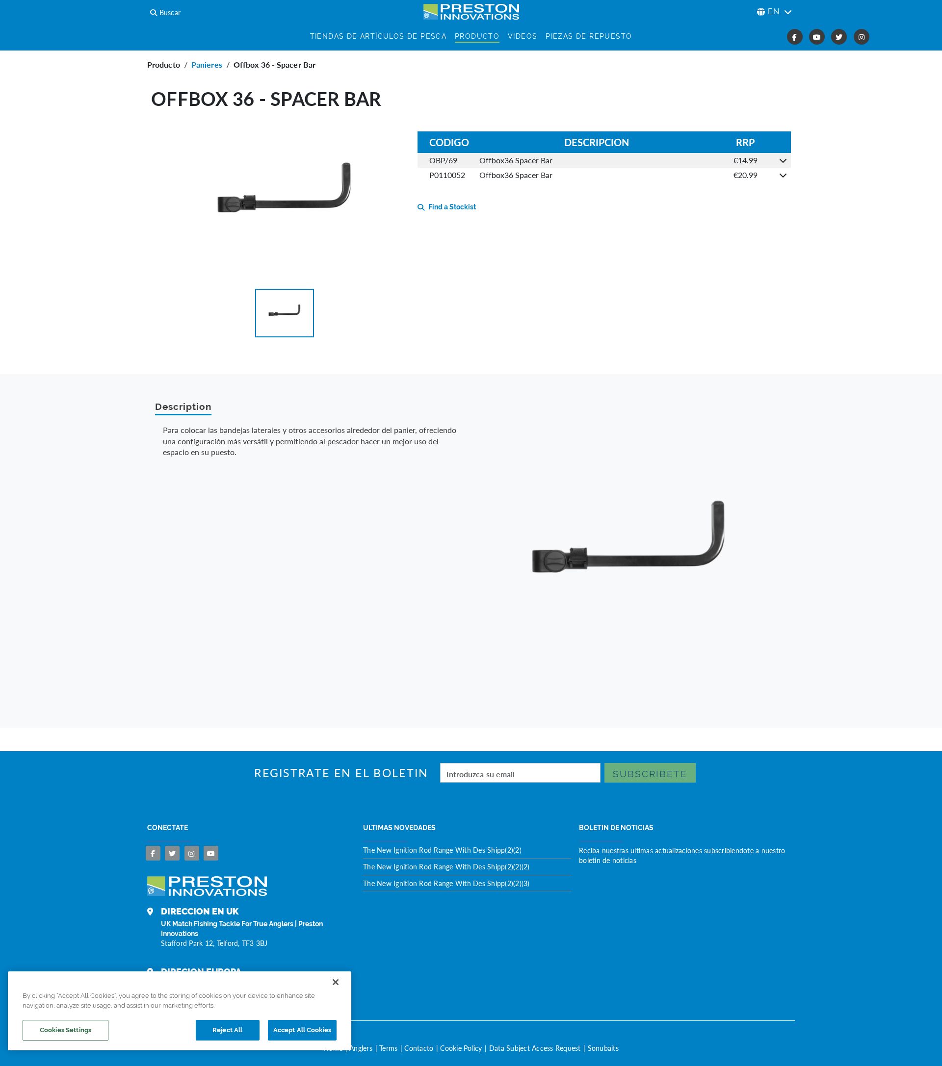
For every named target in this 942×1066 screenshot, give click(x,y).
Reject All (227, 1030)
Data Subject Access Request (535, 1048)
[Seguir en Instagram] (191, 853)
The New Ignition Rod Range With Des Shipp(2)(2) (442, 850)
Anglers (360, 1048)
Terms (388, 1048)
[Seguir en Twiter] (172, 853)
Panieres (206, 64)
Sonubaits (603, 1048)
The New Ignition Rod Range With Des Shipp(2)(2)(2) (446, 866)
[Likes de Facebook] (153, 853)
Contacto (418, 1048)
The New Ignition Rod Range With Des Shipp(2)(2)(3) (446, 883)
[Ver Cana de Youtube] (211, 853)
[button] (284, 313)
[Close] (335, 982)
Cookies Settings (65, 1030)
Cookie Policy (461, 1048)
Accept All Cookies (302, 1030)
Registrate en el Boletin (341, 773)
